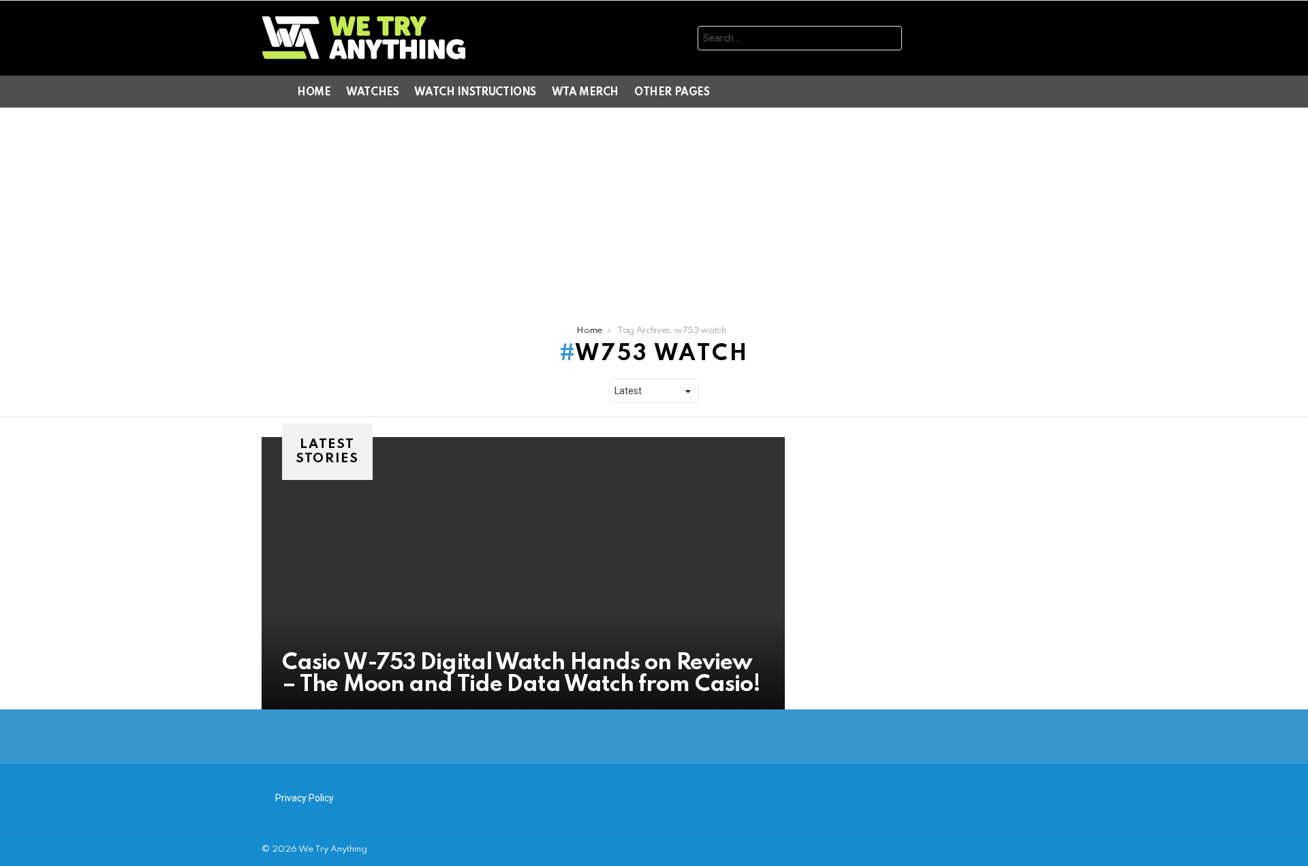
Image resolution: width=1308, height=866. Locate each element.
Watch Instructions (474, 92)
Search (888, 40)
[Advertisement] (654, 209)
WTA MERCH (585, 92)
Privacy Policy (304, 797)
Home (313, 92)
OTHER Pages (671, 92)
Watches (372, 92)
